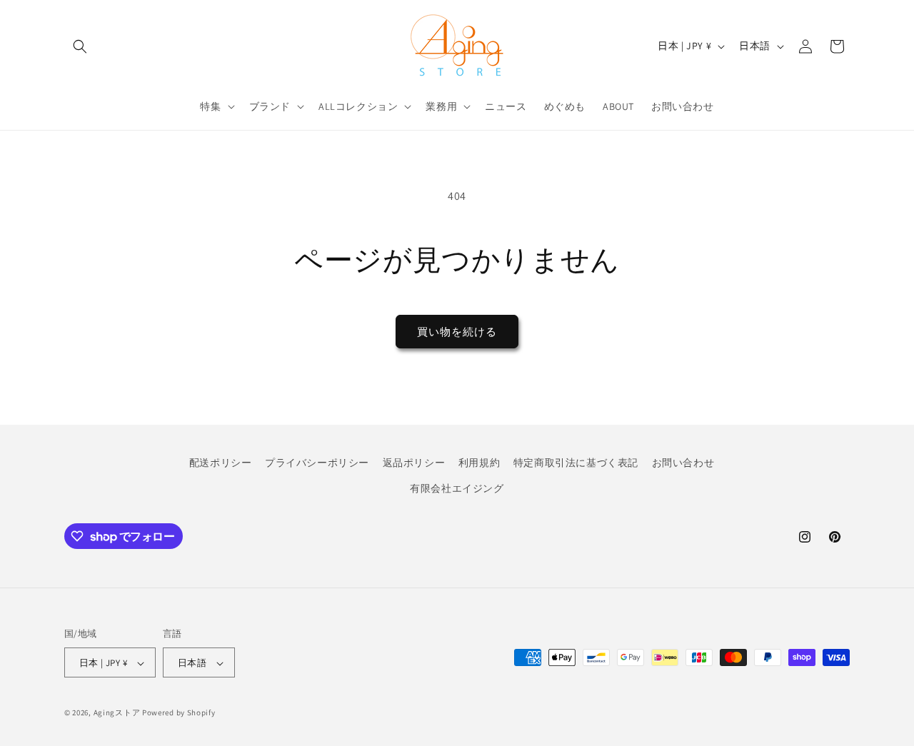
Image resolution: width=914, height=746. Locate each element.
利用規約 (479, 462)
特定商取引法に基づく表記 (575, 462)
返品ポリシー (414, 462)
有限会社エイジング (456, 487)
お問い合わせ (683, 462)
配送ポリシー (220, 462)
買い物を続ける (457, 331)
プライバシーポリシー (317, 462)
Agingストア (117, 713)
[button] (80, 46)
